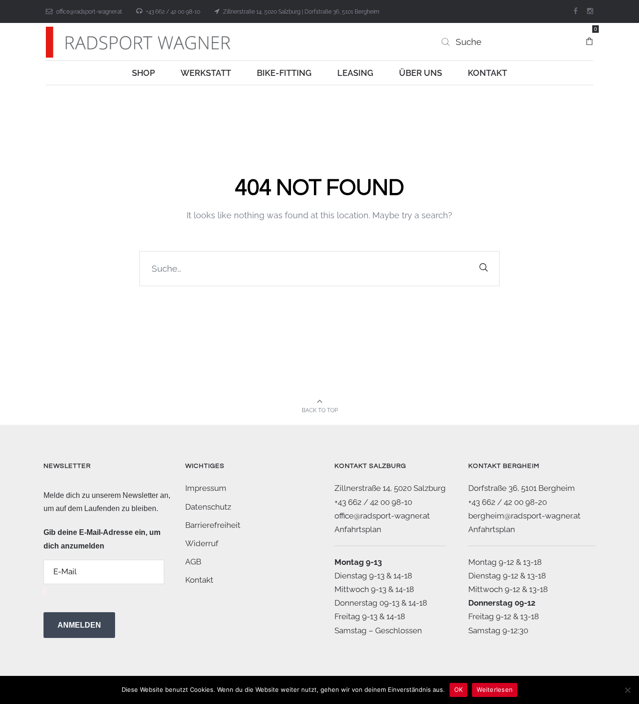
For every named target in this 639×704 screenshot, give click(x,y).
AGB (193, 561)
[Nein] (627, 690)
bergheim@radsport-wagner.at (524, 515)
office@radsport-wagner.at (89, 11)
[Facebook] (576, 11)
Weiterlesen (495, 689)
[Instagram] (590, 11)
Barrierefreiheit (212, 525)
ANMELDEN (79, 625)
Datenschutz (208, 506)
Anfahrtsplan (357, 529)
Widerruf (201, 543)
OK (458, 689)
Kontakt (199, 580)
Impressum (205, 488)
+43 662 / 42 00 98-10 (173, 11)
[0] (589, 37)
